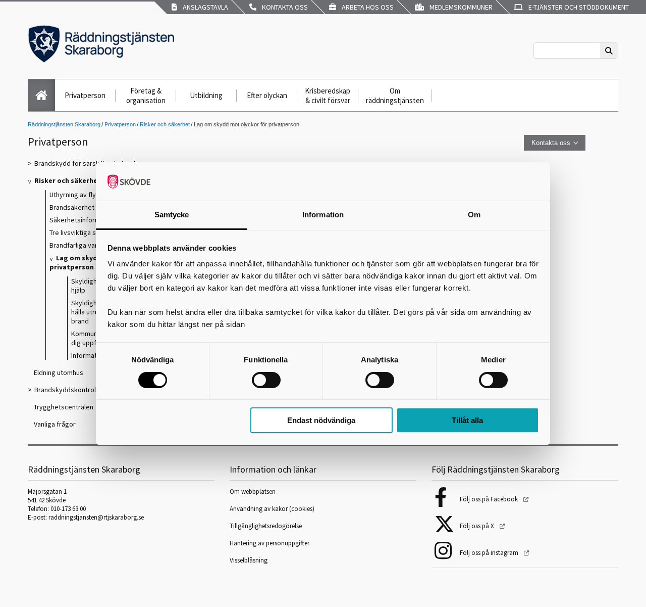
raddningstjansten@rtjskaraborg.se (96, 517)
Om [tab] (474, 214)
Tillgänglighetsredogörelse (266, 526)
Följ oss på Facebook (489, 499)
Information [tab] (323, 214)
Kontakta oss (283, 7)
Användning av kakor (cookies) (273, 508)
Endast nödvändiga (321, 420)
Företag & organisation (146, 95)
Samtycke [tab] (171, 214)
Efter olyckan (267, 95)
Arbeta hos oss (366, 7)
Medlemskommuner (459, 7)
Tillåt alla (467, 420)
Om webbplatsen (253, 491)
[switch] (266, 380)
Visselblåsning (248, 560)
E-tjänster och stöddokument (577, 7)
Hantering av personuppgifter (269, 543)
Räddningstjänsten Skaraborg (64, 124)
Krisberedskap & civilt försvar (327, 95)
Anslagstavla (204, 7)
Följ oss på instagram (490, 552)
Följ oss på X (478, 526)
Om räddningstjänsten (395, 95)
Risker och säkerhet (165, 124)
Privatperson (85, 95)
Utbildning (206, 95)
